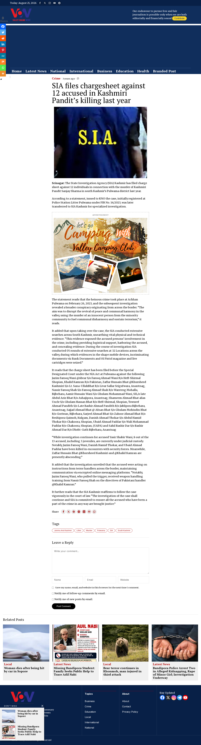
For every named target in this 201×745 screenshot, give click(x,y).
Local (8, 664)
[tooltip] (40, 3)
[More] (3, 74)
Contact (126, 706)
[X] (168, 697)
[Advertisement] (100, 45)
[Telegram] (179, 697)
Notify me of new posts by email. (73, 599)
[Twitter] (3, 32)
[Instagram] (173, 697)
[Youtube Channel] (185, 697)
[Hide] (1, 79)
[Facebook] (3, 26)
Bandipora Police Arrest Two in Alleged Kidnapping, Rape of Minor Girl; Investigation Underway (174, 672)
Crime (56, 78)
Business (90, 701)
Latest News (62, 664)
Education (90, 711)
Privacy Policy (130, 711)
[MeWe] (3, 56)
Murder (89, 530)
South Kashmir (124, 530)
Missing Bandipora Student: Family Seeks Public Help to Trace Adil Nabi (74, 671)
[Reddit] (3, 38)
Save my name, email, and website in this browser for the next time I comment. (97, 587)
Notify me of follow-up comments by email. (80, 593)
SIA (111, 530)
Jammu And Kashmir (63, 530)
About (125, 701)
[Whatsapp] (3, 68)
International (92, 722)
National (89, 727)
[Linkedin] (3, 44)
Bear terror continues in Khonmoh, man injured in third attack (122, 671)
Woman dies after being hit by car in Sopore (24, 669)
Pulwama (101, 530)
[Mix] (3, 62)
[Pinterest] (3, 50)
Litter (79, 530)
